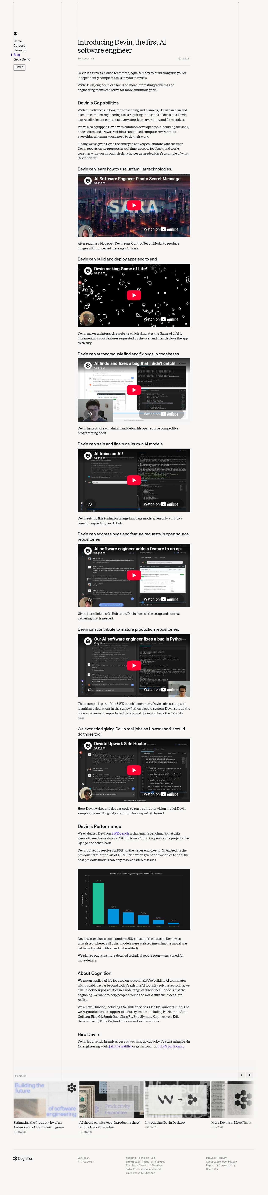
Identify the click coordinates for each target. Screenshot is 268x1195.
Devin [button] (19, 67)
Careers (19, 46)
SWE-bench (120, 833)
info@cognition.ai (170, 1046)
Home (18, 41)
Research (20, 50)
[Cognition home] (16, 33)
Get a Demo (22, 59)
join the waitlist (120, 1046)
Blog (17, 55)
